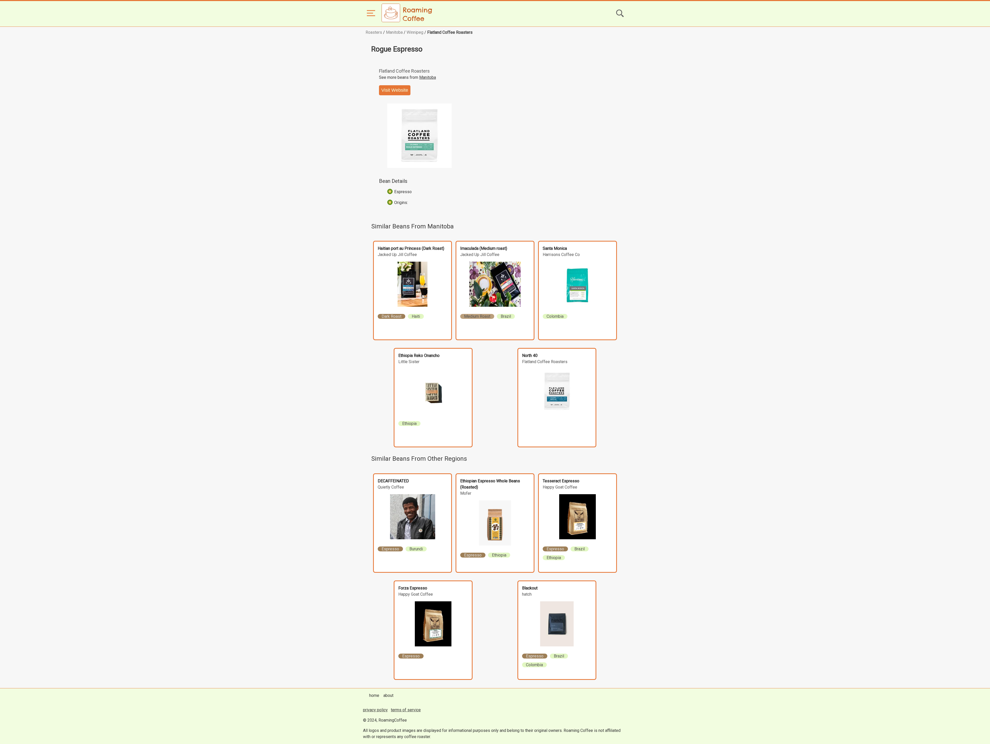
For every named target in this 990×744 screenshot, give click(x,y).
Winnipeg (415, 32)
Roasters (374, 32)
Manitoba (394, 32)
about (388, 695)
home (374, 695)
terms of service (406, 709)
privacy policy (375, 709)
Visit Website (394, 90)
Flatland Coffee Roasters (450, 32)
